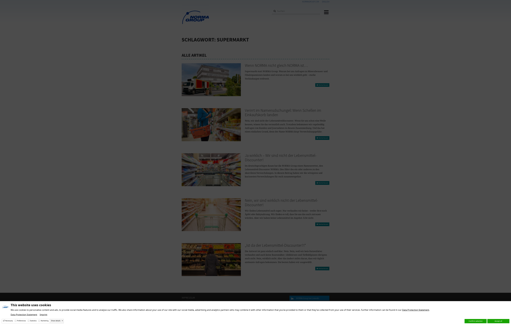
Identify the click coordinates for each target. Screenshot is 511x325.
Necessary (9, 321)
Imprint (43, 314)
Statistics (33, 321)
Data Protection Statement (415, 309)
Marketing (44, 321)
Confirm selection (476, 321)
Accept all (498, 321)
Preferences (21, 321)
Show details (55, 321)
